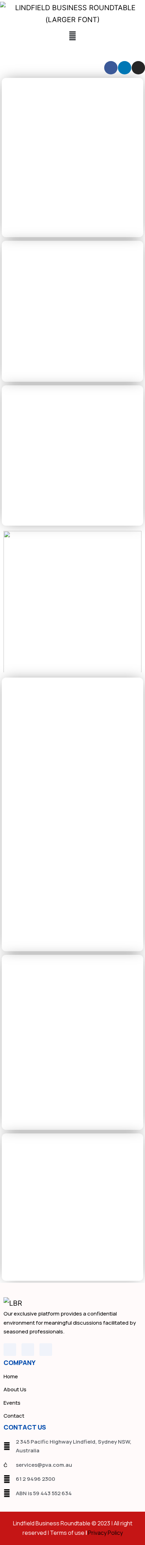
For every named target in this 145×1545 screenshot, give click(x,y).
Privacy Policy (105, 1533)
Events (12, 1402)
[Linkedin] (124, 67)
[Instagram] (138, 67)
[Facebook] (111, 67)
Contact (14, 1415)
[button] (72, 35)
